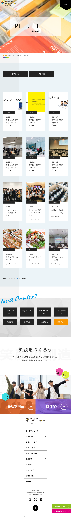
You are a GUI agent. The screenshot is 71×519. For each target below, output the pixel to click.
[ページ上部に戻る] (35, 508)
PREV (5, 278)
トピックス (20, 55)
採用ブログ (12, 55)
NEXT (24, 278)
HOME (5, 55)
